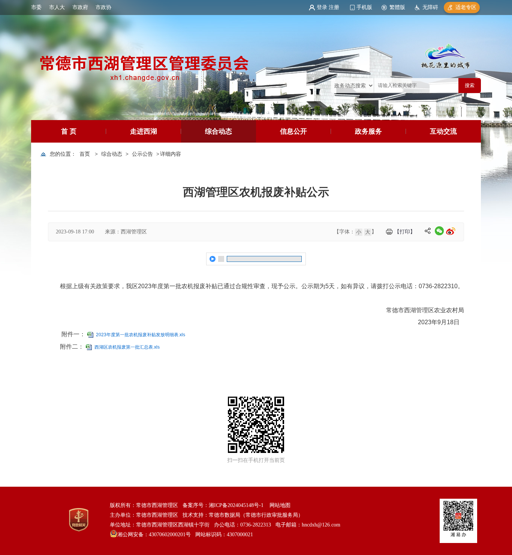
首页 (84, 154)
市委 (36, 7)
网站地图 (279, 505)
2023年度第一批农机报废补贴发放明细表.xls (140, 334)
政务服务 (368, 131)
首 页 (68, 131)
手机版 (364, 7)
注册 (334, 7)
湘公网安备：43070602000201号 (154, 534)
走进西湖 (143, 131)
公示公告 (142, 154)
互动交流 (443, 131)
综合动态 (218, 131)
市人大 (57, 7)
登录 (322, 7)
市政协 (103, 7)
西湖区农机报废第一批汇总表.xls (127, 347)
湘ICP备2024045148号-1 (236, 505)
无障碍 (430, 7)
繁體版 (397, 7)
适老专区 (465, 7)
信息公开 (293, 131)
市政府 (80, 7)
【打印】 (404, 232)
